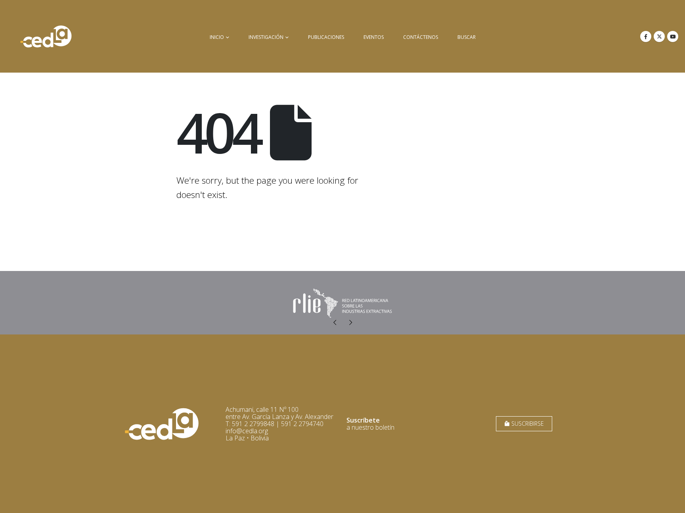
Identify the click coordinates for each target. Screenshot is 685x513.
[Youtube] (672, 36)
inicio (217, 37)
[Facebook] (645, 36)
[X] (659, 36)
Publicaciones (326, 37)
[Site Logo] (46, 36)
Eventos (374, 37)
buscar (466, 37)
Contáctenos (420, 37)
